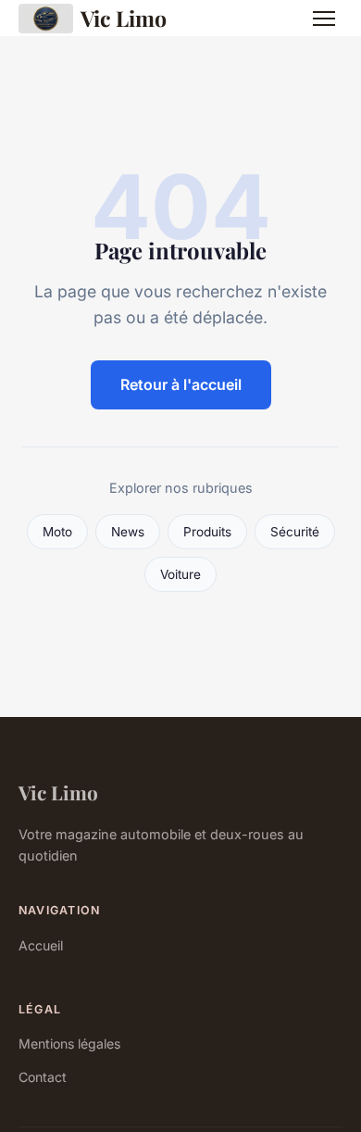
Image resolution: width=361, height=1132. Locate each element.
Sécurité (294, 531)
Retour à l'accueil (181, 384)
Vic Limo (124, 18)
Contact (43, 1077)
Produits (207, 531)
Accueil (41, 945)
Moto (57, 531)
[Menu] (323, 18)
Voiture (180, 574)
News (127, 531)
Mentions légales (69, 1043)
